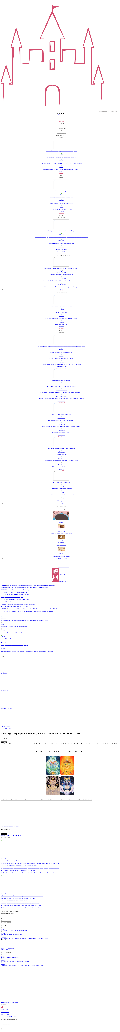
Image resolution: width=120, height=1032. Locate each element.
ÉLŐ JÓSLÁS (61, 509)
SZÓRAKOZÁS (61, 435)
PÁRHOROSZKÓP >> (6, 949)
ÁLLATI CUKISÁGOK (61, 366)
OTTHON (61, 326)
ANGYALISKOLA (61, 133)
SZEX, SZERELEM (61, 251)
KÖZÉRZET (61, 215)
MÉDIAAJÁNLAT (5, 1012)
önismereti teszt (7, 826)
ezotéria (2, 826)
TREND (61, 171)
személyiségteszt (14, 826)
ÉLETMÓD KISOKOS (61, 558)
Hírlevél (60, 114)
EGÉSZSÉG (61, 211)
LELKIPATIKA (61, 123)
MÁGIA (61, 130)
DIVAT (61, 175)
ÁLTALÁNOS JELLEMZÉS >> (8, 948)
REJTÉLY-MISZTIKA (61, 135)
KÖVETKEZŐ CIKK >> (15, 835)
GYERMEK (61, 332)
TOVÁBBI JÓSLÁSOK (6, 728)
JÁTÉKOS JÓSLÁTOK (61, 506)
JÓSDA (61, 503)
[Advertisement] (11, 815)
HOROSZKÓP (61, 126)
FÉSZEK (61, 330)
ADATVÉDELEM (5, 1014)
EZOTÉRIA (61, 120)
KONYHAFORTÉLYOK (61, 293)
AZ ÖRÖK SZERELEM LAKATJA (61, 255)
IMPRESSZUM (4, 1009)
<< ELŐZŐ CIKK (5, 835)
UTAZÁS (61, 469)
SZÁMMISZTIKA (61, 128)
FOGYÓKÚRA (61, 217)
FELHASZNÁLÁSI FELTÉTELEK (9, 1016)
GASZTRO (61, 289)
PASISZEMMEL (61, 401)
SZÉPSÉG (61, 177)
